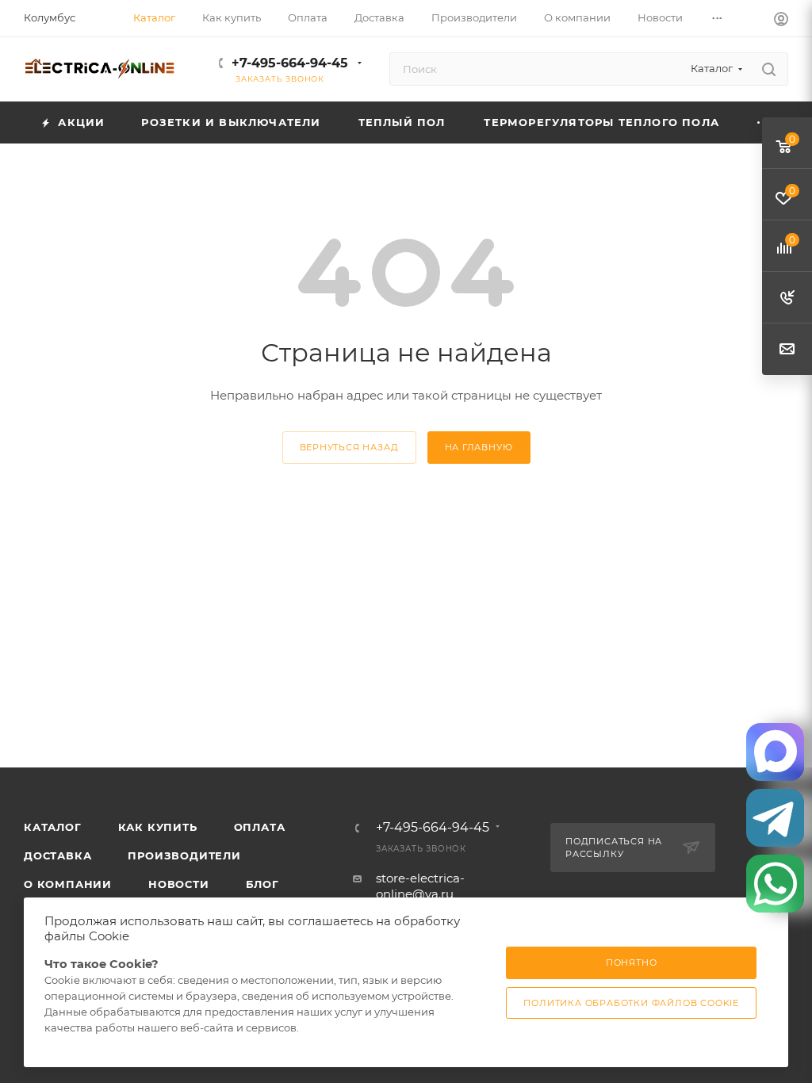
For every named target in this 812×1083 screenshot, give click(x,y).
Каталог (53, 827)
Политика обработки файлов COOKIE (631, 1002)
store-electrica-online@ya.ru (420, 886)
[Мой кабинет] (781, 21)
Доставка (57, 855)
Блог (262, 884)
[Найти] (768, 69)
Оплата (259, 827)
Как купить (157, 827)
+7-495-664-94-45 (290, 63)
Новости (178, 884)
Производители (184, 855)
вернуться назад (349, 447)
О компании (68, 884)
